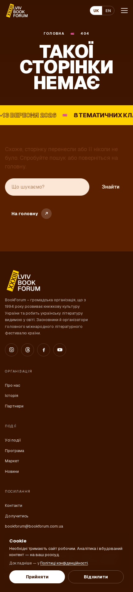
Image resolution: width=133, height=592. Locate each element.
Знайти (110, 187)
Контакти (13, 505)
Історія (11, 395)
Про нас (12, 385)
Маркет (12, 461)
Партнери (14, 406)
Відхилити (96, 577)
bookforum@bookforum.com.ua (34, 526)
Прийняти (37, 577)
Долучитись (16, 516)
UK (96, 10)
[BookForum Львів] (16, 10)
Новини (12, 471)
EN (108, 10)
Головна (54, 33)
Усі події (13, 440)
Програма (14, 450)
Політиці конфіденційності (64, 563)
